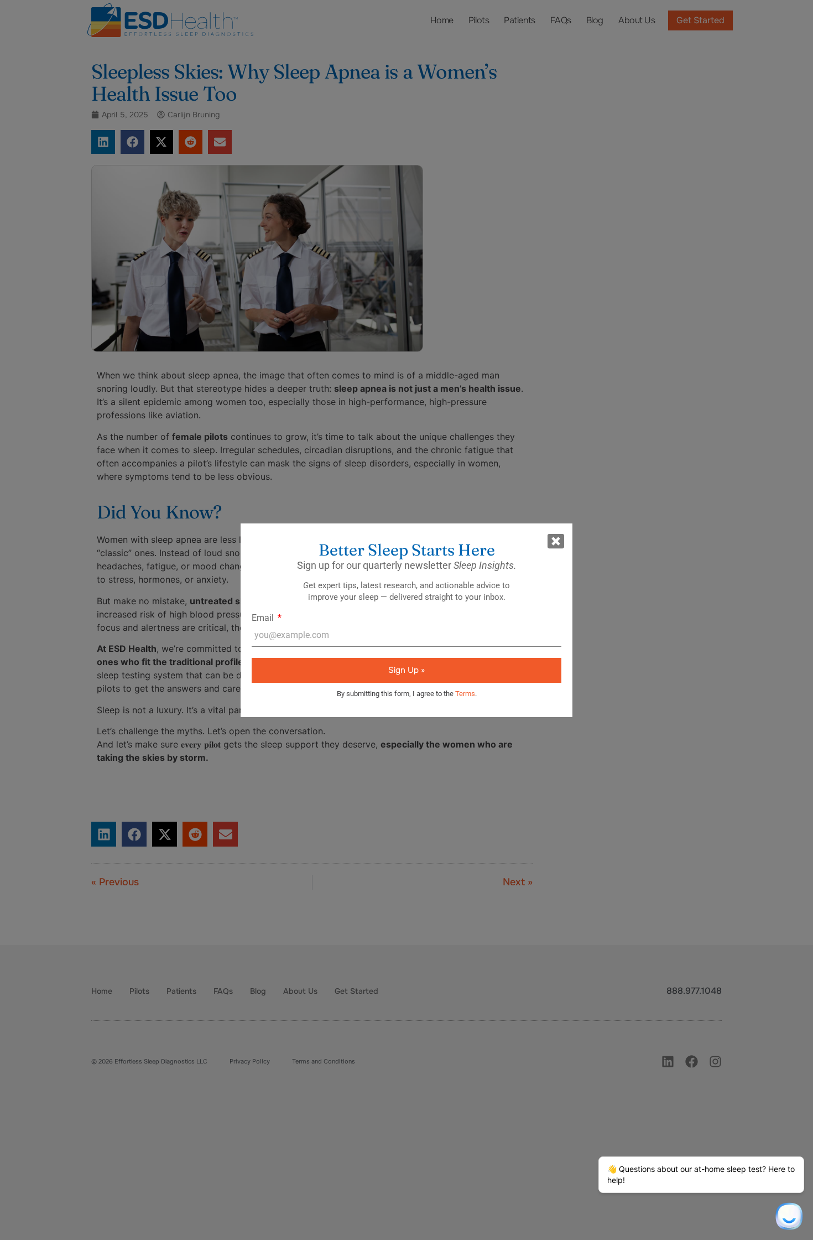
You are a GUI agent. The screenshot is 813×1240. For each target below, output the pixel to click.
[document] (406, 620)
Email (264, 618)
